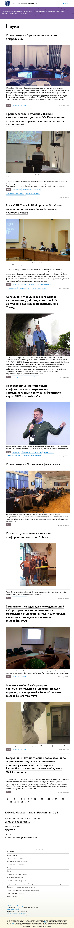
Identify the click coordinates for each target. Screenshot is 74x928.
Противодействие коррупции (16, 881)
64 (22, 802)
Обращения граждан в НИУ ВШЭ (17, 874)
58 (59, 799)
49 (28, 799)
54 (45, 799)
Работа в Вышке (12, 896)
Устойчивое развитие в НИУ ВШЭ (17, 861)
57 (56, 799)
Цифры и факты (12, 855)
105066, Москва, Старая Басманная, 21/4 (31, 812)
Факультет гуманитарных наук (25, 3)
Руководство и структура (15, 858)
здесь (45, 921)
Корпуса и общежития (14, 868)
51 (35, 799)
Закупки (9, 871)
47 (21, 799)
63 (18, 802)
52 (38, 799)
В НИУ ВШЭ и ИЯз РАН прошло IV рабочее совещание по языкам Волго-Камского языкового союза (34, 208)
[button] (7, 151)
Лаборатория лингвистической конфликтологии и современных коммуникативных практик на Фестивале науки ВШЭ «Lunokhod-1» (33, 391)
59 (63, 799)
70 (29, 802)
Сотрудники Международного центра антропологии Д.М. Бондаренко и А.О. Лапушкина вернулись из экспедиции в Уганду (32, 302)
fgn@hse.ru (10, 829)
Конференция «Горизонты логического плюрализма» (31, 37)
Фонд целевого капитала (15, 877)
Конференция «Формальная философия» (33, 464)
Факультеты (60, 11)
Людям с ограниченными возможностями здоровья (23, 890)
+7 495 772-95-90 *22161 (17, 822)
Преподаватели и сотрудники (16, 865)
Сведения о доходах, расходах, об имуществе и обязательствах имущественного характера (36, 884)
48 (25, 799)
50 (31, 799)
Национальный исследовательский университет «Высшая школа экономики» (28, 11)
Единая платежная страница (15, 893)
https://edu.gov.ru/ (13, 909)
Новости (27, 13)
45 (14, 799)
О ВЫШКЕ (10, 852)
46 (17, 799)
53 (42, 799)
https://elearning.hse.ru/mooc (16, 913)
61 (11, 802)
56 (52, 799)
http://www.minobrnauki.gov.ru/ (16, 906)
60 (7, 802)
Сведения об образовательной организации (21, 887)
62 (15, 802)
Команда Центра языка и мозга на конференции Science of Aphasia (28, 535)
